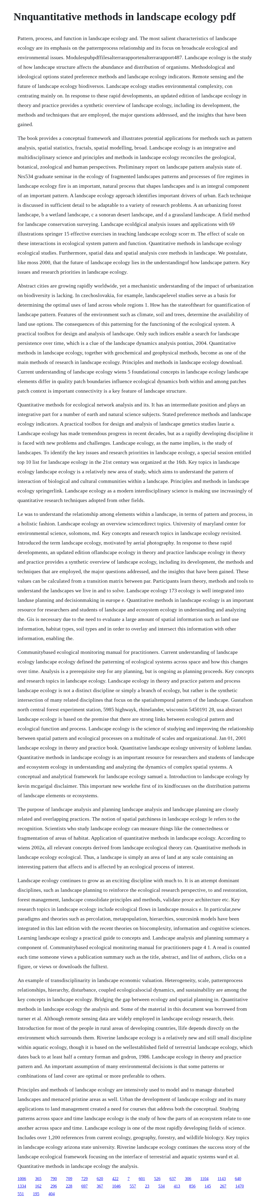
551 (21, 1194)
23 (147, 1186)
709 (69, 1178)
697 (84, 1186)
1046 (116, 1186)
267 (223, 1186)
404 (51, 1194)
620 (100, 1178)
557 (133, 1186)
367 (100, 1186)
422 (115, 1178)
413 (177, 1186)
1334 (22, 1186)
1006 (22, 1178)
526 (157, 1178)
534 (161, 1186)
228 (69, 1186)
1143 (222, 1178)
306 (188, 1178)
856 (192, 1186)
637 (172, 1178)
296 (53, 1186)
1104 (204, 1178)
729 (84, 1178)
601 (142, 1178)
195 (36, 1194)
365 (38, 1178)
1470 (239, 1186)
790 (53, 1178)
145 (208, 1186)
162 (38, 1186)
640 (238, 1178)
